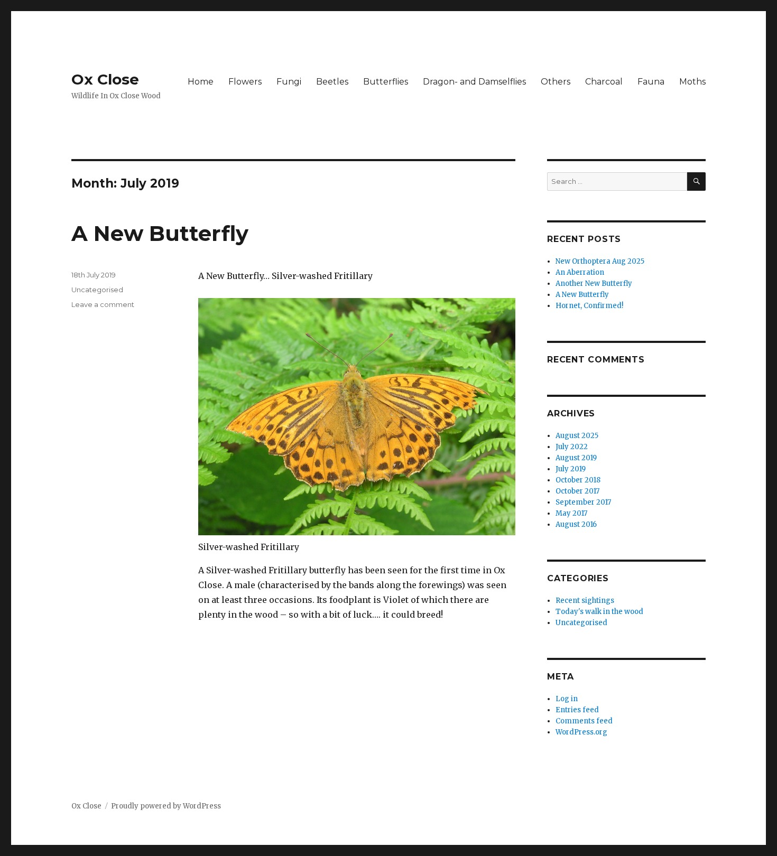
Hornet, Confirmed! (589, 305)
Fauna (650, 82)
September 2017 (583, 502)
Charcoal (604, 82)
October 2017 (577, 491)
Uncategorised (97, 289)
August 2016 (576, 524)
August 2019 (576, 457)
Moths (692, 82)
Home (201, 82)
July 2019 (571, 468)
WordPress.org (581, 732)
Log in (567, 698)
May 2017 (571, 513)
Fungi (288, 82)
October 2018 (578, 480)
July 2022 (572, 446)
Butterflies (385, 82)
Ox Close (105, 79)
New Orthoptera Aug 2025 (600, 261)
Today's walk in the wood (599, 611)
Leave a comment (102, 304)
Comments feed (584, 721)
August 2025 (577, 435)
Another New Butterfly (594, 283)
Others (555, 82)
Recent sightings (585, 600)
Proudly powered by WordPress (166, 806)
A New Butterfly (159, 233)
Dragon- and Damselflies (474, 82)
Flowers (245, 82)
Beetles (332, 82)
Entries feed (577, 709)
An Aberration (580, 272)
